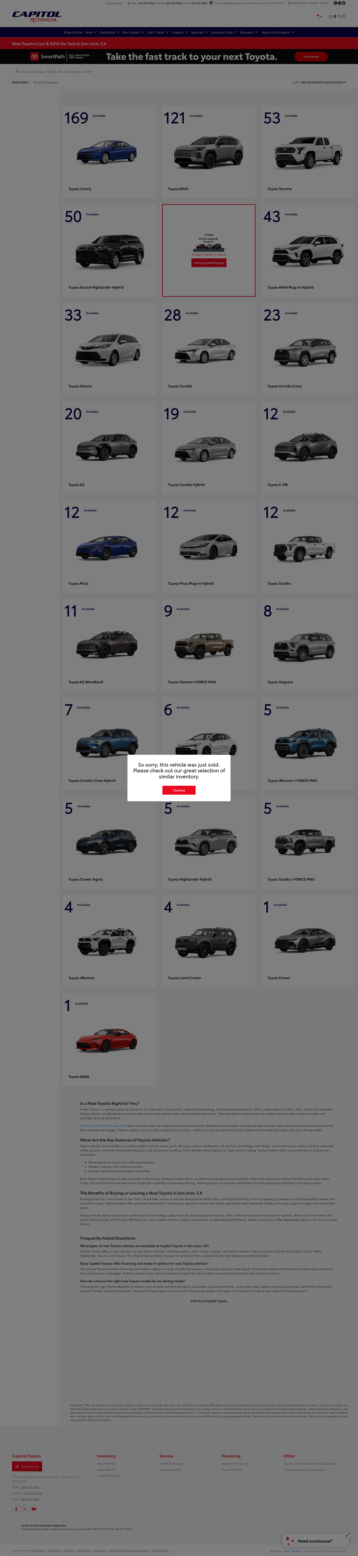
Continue (179, 790)
